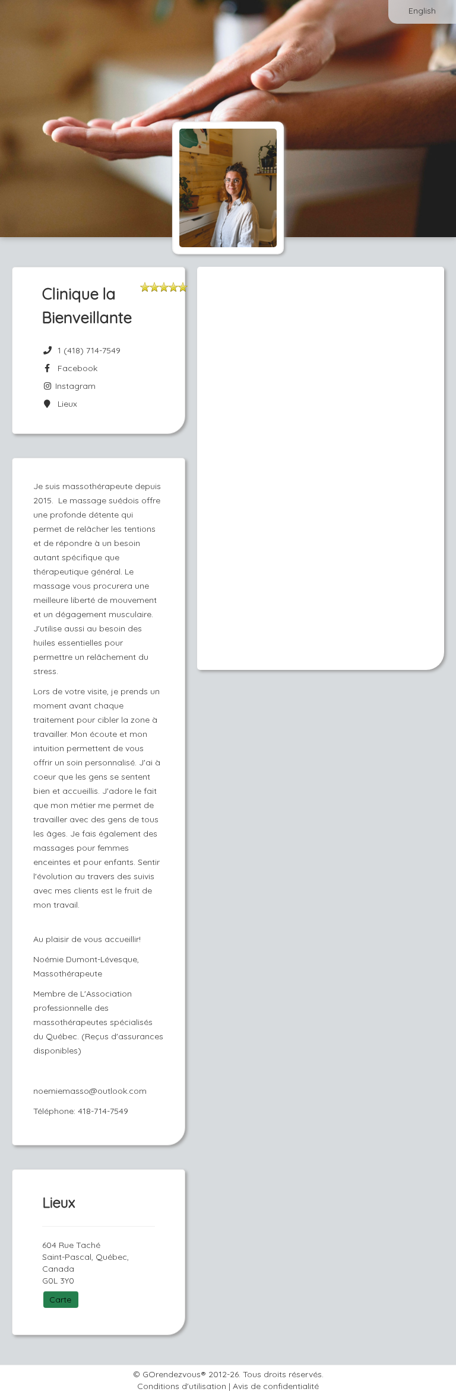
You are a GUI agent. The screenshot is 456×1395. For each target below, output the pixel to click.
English (422, 10)
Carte (60, 1299)
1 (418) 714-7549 (89, 350)
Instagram (74, 386)
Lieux (65, 403)
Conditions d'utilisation (181, 1386)
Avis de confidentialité (276, 1386)
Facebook (75, 368)
